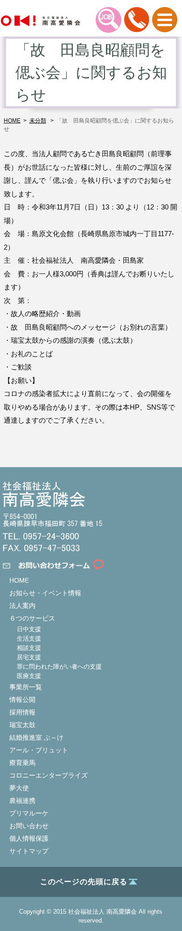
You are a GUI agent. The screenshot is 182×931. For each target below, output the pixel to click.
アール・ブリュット (38, 750)
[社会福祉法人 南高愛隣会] (40, 20)
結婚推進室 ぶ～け (36, 737)
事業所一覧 (25, 687)
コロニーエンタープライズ (48, 775)
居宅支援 (29, 657)
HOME (19, 580)
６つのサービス (32, 618)
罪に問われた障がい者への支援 (59, 666)
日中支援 (29, 629)
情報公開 (22, 699)
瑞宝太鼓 (22, 725)
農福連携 (22, 800)
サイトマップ (29, 851)
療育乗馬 (22, 762)
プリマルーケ (29, 813)
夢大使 (19, 788)
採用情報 (22, 712)
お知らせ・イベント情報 (45, 593)
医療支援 (29, 675)
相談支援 (29, 647)
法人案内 (22, 605)
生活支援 (29, 638)
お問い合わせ (29, 826)
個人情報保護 (29, 838)
